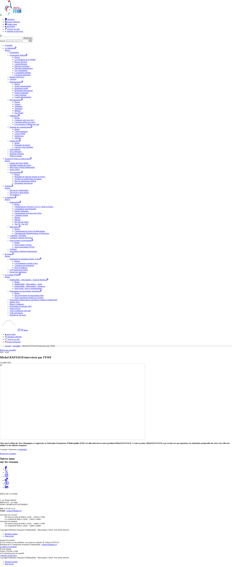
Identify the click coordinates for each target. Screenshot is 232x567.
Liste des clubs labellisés (23, 147)
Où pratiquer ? (15, 195)
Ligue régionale (20, 95)
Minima (17, 220)
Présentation (14, 52)
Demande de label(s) (22, 145)
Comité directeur (20, 64)
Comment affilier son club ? (25, 122)
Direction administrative (23, 68)
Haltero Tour (14, 302)
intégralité (23, 449)
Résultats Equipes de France (20, 165)
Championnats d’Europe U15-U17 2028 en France (33, 207)
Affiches (17, 138)
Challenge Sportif (21, 215)
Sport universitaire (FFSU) (24, 247)
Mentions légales (11, 534)
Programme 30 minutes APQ (21, 306)
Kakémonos (19, 136)
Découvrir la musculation (19, 192)
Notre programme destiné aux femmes (29, 298)
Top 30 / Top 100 (21, 224)
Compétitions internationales (25, 209)
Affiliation (18, 106)
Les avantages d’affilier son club (26, 124)
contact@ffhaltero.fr (14, 511)
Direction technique (21, 66)
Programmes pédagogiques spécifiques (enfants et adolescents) (33, 300)
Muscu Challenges (17, 304)
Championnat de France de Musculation (29, 231)
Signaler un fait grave (18, 315)
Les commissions (21, 70)
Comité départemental (22, 97)
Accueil (8, 346)
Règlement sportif (21, 88)
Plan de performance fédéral (25, 181)
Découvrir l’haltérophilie (19, 190)
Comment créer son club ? (24, 120)
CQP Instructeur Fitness (19, 270)
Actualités (8, 45)
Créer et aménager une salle (20, 311)
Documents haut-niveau (23, 183)
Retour (7, 50)
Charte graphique (21, 131)
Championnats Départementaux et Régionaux (31, 233)
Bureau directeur (20, 62)
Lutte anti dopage (16, 313)
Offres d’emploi (16, 156)
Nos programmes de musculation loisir (29, 295)
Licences (13, 79)
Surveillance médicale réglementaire (23, 251)
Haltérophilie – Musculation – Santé (28, 284)
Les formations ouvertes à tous (26, 263)
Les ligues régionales (22, 75)
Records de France (21, 222)
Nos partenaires (16, 152)
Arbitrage (13, 249)
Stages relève (15, 170)
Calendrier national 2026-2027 (21, 238)
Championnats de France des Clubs (27, 213)
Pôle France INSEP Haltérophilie (22, 167)
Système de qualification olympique (28, 179)
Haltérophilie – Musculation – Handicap (29, 286)
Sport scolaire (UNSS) (23, 245)
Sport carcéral (15, 308)
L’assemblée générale (22, 73)
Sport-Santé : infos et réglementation (28, 288)
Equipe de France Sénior (19, 163)
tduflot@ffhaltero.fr (49, 545)
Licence (17, 104)
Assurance (18, 109)
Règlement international (23, 91)
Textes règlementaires (22, 86)
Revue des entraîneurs (18, 272)
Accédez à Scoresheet (8, 547)
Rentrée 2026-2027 (17, 77)
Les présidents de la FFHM (24, 60)
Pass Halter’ (19, 113)
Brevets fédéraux (20, 268)
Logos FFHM (19, 134)
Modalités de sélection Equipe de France (29, 177)
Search (2, 41)
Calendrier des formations (24, 265)
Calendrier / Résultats (18, 236)
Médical (17, 111)
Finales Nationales (21, 93)
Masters (17, 218)
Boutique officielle (17, 154)
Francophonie (15, 149)
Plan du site (9, 536)
